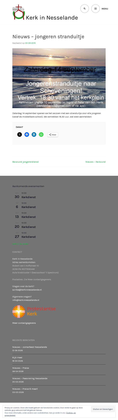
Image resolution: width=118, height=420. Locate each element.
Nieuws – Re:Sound (95, 161)
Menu (105, 8)
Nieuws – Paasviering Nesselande (29, 378)
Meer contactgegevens (24, 323)
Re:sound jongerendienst (25, 161)
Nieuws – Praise (20, 368)
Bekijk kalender (20, 243)
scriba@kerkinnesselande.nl (27, 289)
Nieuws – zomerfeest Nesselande (29, 347)
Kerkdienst (29, 197)
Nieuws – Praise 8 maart (25, 388)
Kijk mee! (17, 357)
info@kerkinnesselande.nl (25, 300)
